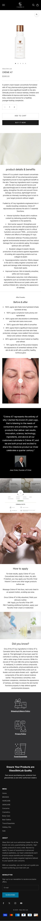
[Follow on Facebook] (3, 903)
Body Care (6, 816)
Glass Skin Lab (7, 68)
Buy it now (20, 122)
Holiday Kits (6, 827)
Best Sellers (6, 820)
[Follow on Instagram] (15, 903)
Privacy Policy (20, 734)
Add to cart (20, 116)
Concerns (5, 808)
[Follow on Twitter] (9, 903)
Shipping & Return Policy (20, 711)
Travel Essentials (20, 757)
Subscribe (10, 895)
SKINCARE (6, 805)
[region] (20, 485)
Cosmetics (6, 812)
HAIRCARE (6, 801)
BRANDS (5, 797)
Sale (3, 831)
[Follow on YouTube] (21, 903)
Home (4, 793)
